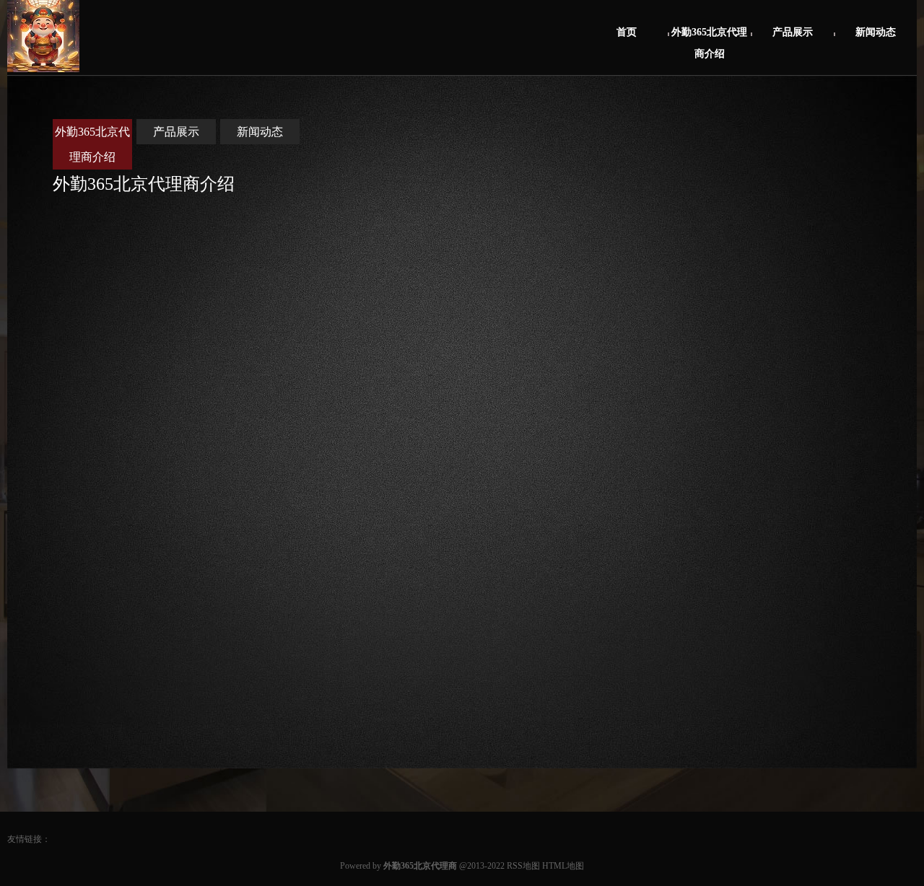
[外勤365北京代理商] (43, 69)
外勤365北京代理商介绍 (709, 40)
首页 (626, 32)
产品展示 (792, 32)
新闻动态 (875, 32)
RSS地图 (523, 866)
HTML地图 (563, 866)
